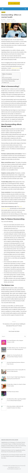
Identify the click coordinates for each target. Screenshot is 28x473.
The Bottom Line (5, 82)
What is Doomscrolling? (7, 77)
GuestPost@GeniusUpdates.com (14, 468)
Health (3, 12)
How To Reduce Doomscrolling (8, 80)
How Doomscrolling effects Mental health (10, 79)
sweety (4, 19)
